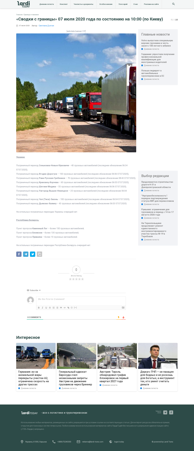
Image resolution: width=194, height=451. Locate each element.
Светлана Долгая (46, 26)
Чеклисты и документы (83, 4)
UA (176, 19)
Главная (19, 15)
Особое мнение (105, 4)
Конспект (64, 4)
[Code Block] (65, 307)
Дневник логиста (46, 4)
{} (72, 307)
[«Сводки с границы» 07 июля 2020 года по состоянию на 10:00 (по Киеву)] (19, 254)
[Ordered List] (53, 307)
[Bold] (39, 307)
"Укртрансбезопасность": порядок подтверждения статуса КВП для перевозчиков (157, 198)
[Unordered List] (57, 307)
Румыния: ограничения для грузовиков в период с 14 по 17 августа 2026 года (157, 212)
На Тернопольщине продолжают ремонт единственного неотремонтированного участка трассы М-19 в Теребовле (153, 230)
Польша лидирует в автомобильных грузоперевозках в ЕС (152, 73)
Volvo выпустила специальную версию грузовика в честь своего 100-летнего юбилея (157, 43)
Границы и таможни (31, 15)
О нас (135, 4)
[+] (75, 307)
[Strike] (50, 307)
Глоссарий (123, 4)
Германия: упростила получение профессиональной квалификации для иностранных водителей (157, 58)
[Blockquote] (61, 307)
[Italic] (42, 307)
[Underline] (46, 307)
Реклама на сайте (151, 4)
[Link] (68, 307)
